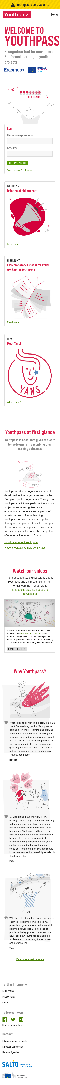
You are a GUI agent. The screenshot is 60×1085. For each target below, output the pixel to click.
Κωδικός (12, 148)
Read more (13, 322)
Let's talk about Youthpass (32, 633)
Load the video (17, 649)
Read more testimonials (30, 959)
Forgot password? (14, 170)
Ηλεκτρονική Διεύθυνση (20, 135)
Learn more (13, 244)
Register (28, 170)
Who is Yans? (14, 402)
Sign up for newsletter (13, 1025)
